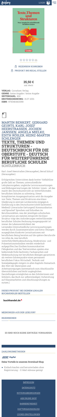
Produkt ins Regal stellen (30, 70)
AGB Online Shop (28, 398)
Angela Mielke (31, 132)
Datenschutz (28, 387)
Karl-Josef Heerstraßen (18, 127)
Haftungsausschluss (28, 409)
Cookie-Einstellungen (28, 414)
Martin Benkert (16, 122)
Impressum (28, 382)
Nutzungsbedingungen (28, 393)
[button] (44, 2)
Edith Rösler (13, 135)
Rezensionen (9, 318)
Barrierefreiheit (28, 403)
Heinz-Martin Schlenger (26, 137)
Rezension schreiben (30, 66)
